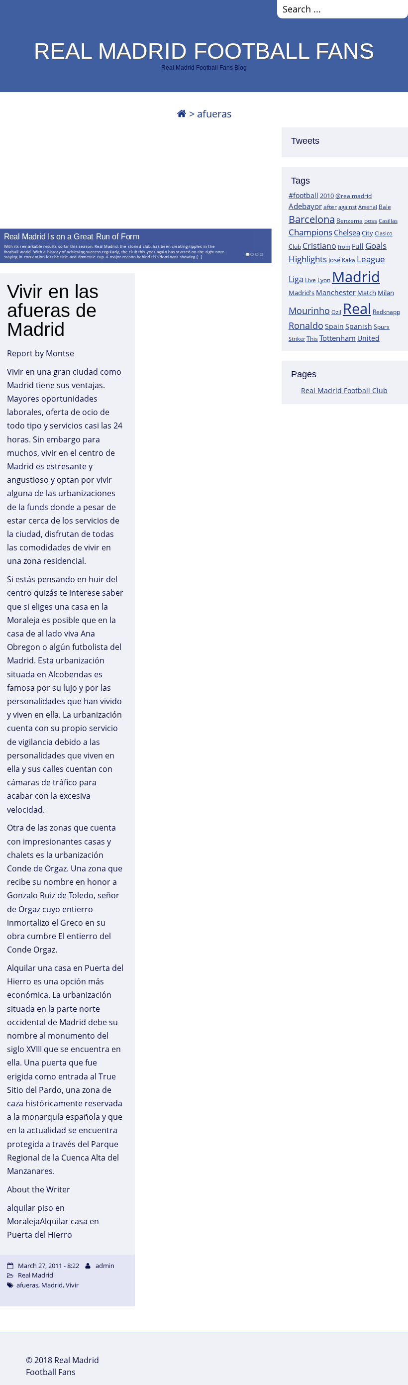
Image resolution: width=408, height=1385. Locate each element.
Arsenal (367, 207)
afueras (27, 1284)
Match (366, 292)
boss (370, 220)
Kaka (348, 260)
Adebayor (305, 206)
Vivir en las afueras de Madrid (53, 310)
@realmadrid (353, 196)
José (334, 259)
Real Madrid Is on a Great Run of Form (71, 236)
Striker (297, 338)
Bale (385, 207)
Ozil (336, 312)
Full (358, 246)
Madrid (356, 277)
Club (295, 246)
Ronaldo (306, 325)
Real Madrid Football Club (344, 390)
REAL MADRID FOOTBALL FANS (204, 50)
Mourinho (309, 310)
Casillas (388, 220)
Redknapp (386, 312)
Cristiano (319, 245)
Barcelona (312, 219)
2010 (327, 195)
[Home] (182, 113)
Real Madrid (35, 1275)
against (347, 207)
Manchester (336, 292)
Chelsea (347, 232)
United (368, 338)
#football (303, 195)
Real (357, 308)
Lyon (323, 280)
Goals (376, 245)
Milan (386, 292)
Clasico (384, 233)
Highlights (308, 259)
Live (310, 280)
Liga (296, 279)
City (367, 232)
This (312, 338)
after (330, 207)
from (344, 246)
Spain (334, 326)
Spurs (382, 326)
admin (105, 1265)
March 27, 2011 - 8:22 (48, 1265)
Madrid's (301, 292)
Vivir (72, 1284)
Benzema (349, 220)
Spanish (358, 326)
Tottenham (337, 338)
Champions (310, 232)
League (371, 259)
